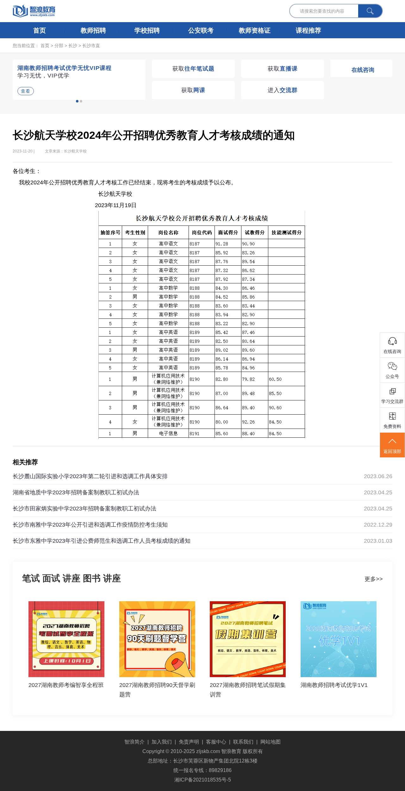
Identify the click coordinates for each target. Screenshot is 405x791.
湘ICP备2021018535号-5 (202, 779)
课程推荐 (308, 30)
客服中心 (216, 742)
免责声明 (189, 742)
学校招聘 (147, 30)
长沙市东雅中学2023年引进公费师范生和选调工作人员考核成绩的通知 (101, 541)
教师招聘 (93, 30)
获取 (193, 68)
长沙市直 (91, 45)
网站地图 (270, 742)
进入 (283, 90)
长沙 (72, 45)
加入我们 (162, 742)
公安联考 (201, 30)
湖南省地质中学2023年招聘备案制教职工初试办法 (76, 492)
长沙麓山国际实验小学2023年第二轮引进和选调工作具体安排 (90, 476)
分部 (58, 45)
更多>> (373, 579)
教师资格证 (255, 30)
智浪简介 (134, 742)
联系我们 (243, 742)
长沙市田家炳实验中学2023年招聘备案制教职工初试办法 (84, 508)
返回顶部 (392, 451)
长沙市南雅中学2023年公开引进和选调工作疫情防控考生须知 (90, 525)
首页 (39, 30)
